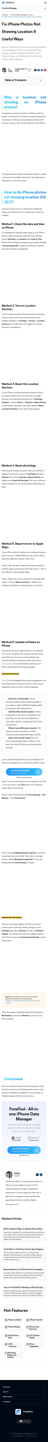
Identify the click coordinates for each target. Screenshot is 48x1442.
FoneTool (10, 3)
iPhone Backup (14, 1327)
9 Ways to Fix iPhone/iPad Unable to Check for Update (22, 1002)
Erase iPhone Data (13, 1337)
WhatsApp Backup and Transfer (11, 1355)
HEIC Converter (12, 1345)
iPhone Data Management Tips (22, 15)
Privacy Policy (18, 1436)
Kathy (10, 71)
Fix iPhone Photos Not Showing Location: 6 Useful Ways (22, 17)
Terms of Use (31, 1436)
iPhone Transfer (36, 1320)
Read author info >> (13, 1204)
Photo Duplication (34, 1345)
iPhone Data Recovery (34, 1328)
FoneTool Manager (9, 8)
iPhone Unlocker (14, 1320)
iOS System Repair (34, 1337)
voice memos (7, 664)
